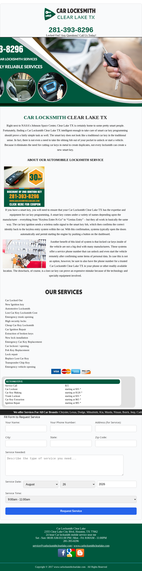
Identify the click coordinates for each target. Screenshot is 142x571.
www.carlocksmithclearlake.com (91, 545)
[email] (52, 545)
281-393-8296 (71, 30)
